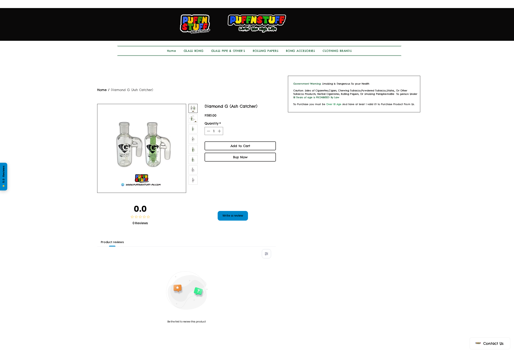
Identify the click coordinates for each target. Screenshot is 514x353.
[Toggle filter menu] (266, 253)
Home (102, 90)
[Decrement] (208, 131)
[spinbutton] (214, 131)
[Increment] (219, 131)
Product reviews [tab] (112, 242)
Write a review (232, 216)
